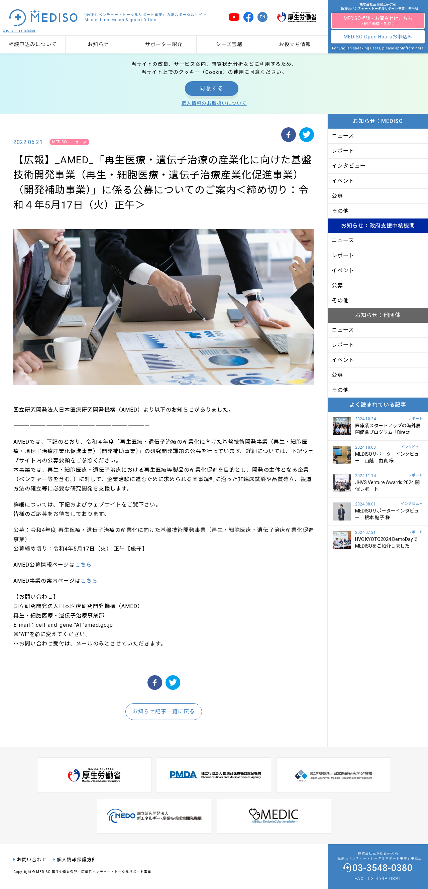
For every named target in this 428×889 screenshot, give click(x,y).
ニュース (343, 136)
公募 (337, 196)
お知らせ (98, 44)
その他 (340, 211)
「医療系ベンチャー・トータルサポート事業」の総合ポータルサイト (144, 17)
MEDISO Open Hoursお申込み (378, 36)
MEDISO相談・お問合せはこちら (378, 21)
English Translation (19, 30)
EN (262, 17)
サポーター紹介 (164, 44)
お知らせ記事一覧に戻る (163, 711)
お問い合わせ (32, 859)
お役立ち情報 (295, 44)
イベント (343, 181)
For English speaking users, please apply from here (378, 48)
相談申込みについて (33, 44)
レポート (343, 151)
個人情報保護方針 (77, 859)
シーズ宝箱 (229, 44)
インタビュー (349, 166)
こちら (83, 565)
